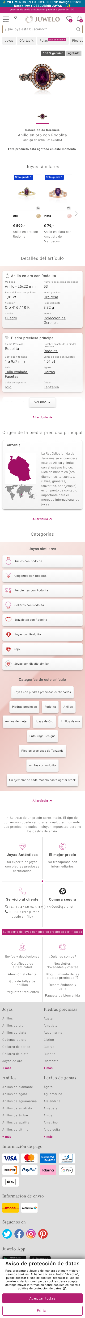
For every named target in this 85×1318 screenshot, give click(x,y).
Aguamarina (53, 1094)
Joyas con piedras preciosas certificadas (42, 692)
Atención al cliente (22, 974)
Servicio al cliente (22, 899)
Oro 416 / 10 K (17, 307)
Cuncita (49, 1054)
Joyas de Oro (44, 722)
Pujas (53, 40)
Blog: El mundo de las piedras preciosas (62, 976)
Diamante (51, 1061)
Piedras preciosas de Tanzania (42, 751)
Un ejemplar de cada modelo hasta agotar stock (42, 780)
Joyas (9, 41)
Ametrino (51, 1122)
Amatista (51, 1025)
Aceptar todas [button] (42, 1298)
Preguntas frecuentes (22, 992)
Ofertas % (26, 41)
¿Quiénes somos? (62, 956)
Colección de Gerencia (55, 321)
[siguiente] (75, 213)
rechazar (59, 1278)
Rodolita (12, 348)
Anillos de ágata (14, 1094)
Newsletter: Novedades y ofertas (62, 966)
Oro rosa (51, 297)
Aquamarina (53, 1033)
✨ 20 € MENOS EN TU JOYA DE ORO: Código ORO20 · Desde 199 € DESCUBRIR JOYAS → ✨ (42, 4)
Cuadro (11, 318)
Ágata (48, 1018)
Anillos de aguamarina (19, 1101)
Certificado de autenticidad (22, 966)
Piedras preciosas (24, 707)
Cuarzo (49, 1047)
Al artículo (40, 417)
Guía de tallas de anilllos (22, 983)
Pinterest (43, 1234)
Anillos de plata (14, 1033)
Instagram (31, 1234)
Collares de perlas (16, 1047)
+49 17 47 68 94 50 (24, 907)
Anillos (68, 707)
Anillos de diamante (17, 1087)
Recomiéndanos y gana (62, 987)
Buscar (78, 29)
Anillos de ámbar (15, 1115)
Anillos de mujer (16, 722)
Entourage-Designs (43, 736)
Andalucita (52, 1129)
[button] (6, 19)
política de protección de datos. (40, 1289)
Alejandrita (52, 1101)
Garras (49, 372)
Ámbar (49, 1115)
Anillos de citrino (15, 1129)
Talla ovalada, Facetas (16, 375)
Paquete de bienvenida (62, 995)
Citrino (49, 1040)
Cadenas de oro (14, 1040)
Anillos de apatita (16, 1122)
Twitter (7, 1234)
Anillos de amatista (17, 1108)
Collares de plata (15, 1054)
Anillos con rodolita (42, 765)
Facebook (19, 1234)
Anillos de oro (70, 722)
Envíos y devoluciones (22, 956)
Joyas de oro (12, 1061)
